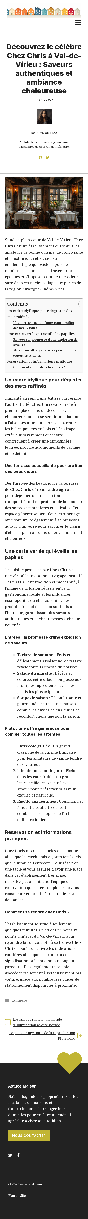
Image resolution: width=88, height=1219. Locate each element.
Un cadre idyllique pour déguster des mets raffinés (39, 314)
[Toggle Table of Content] (74, 304)
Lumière (19, 1000)
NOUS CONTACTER (29, 1136)
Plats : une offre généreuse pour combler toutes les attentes (45, 353)
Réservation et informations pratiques (39, 361)
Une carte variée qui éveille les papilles (41, 333)
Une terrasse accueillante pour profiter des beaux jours (43, 325)
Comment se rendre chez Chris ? (39, 367)
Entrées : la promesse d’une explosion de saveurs (45, 342)
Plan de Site (17, 1195)
